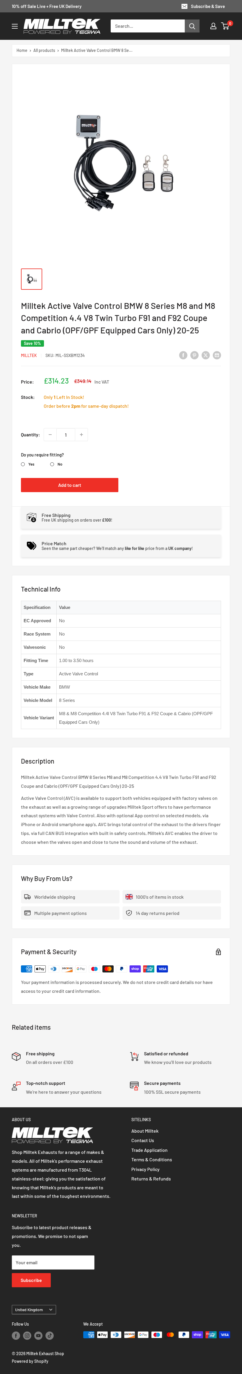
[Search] (192, 25)
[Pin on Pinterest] (194, 354)
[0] (225, 26)
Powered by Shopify (30, 1361)
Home (22, 50)
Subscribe (31, 1280)
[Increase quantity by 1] (81, 434)
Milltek (29, 355)
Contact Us (142, 1140)
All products (44, 50)
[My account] (213, 26)
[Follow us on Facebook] (16, 1335)
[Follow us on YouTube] (38, 1335)
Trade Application (149, 1150)
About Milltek (144, 1131)
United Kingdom (29, 1309)
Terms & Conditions (151, 1159)
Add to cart (69, 485)
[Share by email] (217, 354)
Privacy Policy (145, 1169)
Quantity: (30, 434)
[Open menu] (15, 26)
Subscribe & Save (208, 6)
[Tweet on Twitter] (206, 354)
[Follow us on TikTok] (49, 1335)
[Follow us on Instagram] (27, 1335)
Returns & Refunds (151, 1178)
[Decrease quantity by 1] (50, 434)
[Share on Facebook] (183, 354)
